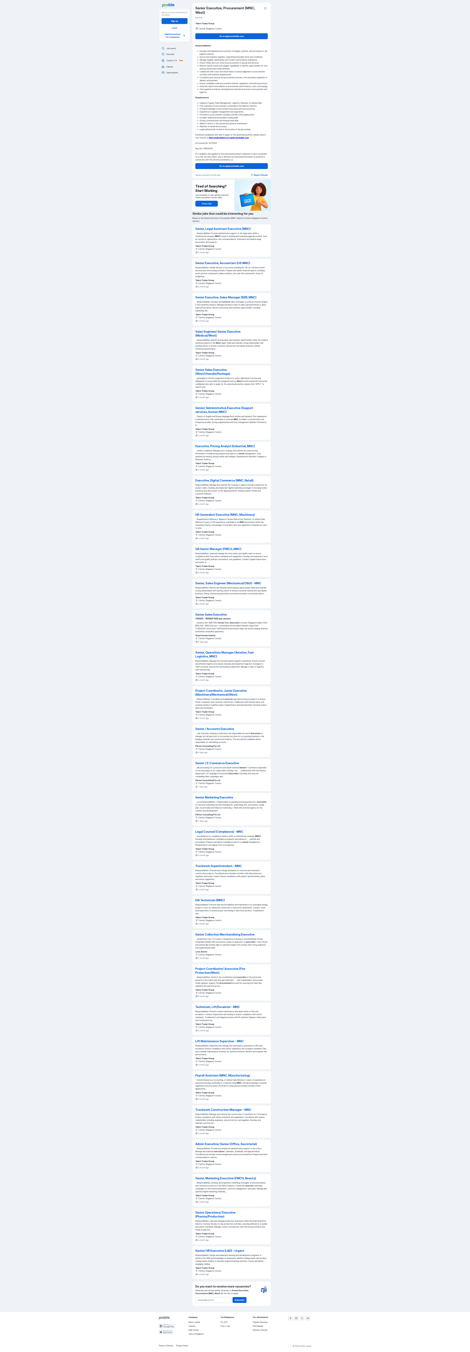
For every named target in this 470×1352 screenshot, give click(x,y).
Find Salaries (258, 1326)
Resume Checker (260, 1330)
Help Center (193, 1330)
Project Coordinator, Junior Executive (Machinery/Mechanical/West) (221, 692)
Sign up (174, 21)
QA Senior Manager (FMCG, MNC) (218, 549)
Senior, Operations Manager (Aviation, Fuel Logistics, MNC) (224, 654)
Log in (174, 28)
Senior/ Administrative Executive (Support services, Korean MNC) (224, 410)
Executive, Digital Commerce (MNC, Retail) (224, 480)
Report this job (261, 175)
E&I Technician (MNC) (210, 900)
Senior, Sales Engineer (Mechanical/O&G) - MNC (228, 583)
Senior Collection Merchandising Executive (225, 934)
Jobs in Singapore (196, 1334)
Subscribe (239, 1300)
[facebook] (290, 1318)
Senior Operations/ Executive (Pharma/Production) (215, 1214)
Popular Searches (260, 1322)
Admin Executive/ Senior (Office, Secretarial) (226, 1144)
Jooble (308, 1346)
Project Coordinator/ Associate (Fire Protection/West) (220, 970)
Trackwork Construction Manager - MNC (223, 1110)
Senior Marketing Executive (214, 797)
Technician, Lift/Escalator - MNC (217, 1007)
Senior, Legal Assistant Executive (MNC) (223, 229)
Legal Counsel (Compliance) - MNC (219, 831)
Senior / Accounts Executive (214, 729)
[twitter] (302, 1318)
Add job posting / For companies (173, 35)
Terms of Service (166, 1345)
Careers (191, 1326)
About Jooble (194, 1322)
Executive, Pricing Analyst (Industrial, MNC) (225, 446)
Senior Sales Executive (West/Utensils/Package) (212, 371)
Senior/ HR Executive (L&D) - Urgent (219, 1251)
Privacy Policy (182, 1345)
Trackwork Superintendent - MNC (218, 866)
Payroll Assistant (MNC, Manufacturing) (222, 1075)
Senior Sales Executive (211, 614)
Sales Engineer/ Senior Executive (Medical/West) (218, 333)
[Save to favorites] (265, 8)
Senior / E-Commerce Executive (217, 763)
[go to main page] (175, 5)
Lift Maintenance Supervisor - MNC (219, 1041)
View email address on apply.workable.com (229, 137)
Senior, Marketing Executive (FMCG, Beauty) (225, 1178)
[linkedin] (308, 1318)
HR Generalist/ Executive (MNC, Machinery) (225, 514)
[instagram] (296, 1318)
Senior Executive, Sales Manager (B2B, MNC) (225, 297)
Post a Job (225, 1326)
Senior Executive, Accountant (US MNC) (222, 263)
